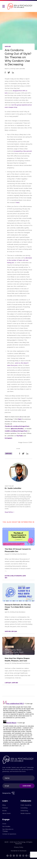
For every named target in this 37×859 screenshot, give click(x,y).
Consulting (24, 808)
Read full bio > (9, 512)
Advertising (24, 810)
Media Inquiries (25, 813)
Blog (4, 805)
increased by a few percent (23, 151)
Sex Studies (6, 826)
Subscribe (27, 786)
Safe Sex (8, 46)
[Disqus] (18, 725)
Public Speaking (26, 805)
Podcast (5, 808)
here (17, 202)
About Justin (6, 813)
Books (4, 810)
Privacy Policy (18, 847)
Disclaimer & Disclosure (18, 850)
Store (4, 823)
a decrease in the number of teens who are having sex (19, 260)
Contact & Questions (9, 834)
